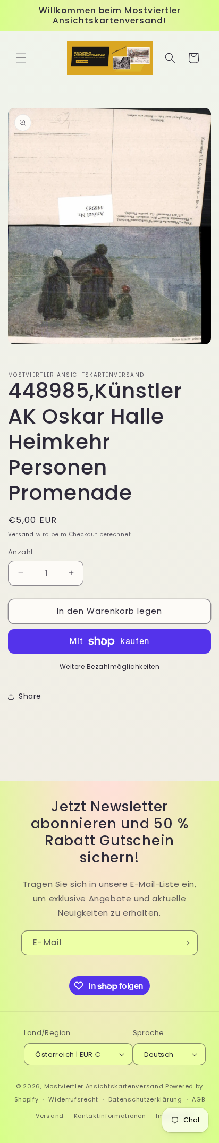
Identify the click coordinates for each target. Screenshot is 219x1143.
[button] (21, 58)
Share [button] (30, 696)
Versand (21, 534)
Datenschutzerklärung (145, 1099)
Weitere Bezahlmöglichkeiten (110, 666)
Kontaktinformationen (110, 1116)
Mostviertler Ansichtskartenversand (104, 1086)
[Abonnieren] (185, 942)
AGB (198, 1099)
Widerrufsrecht (73, 1099)
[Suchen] (170, 58)
